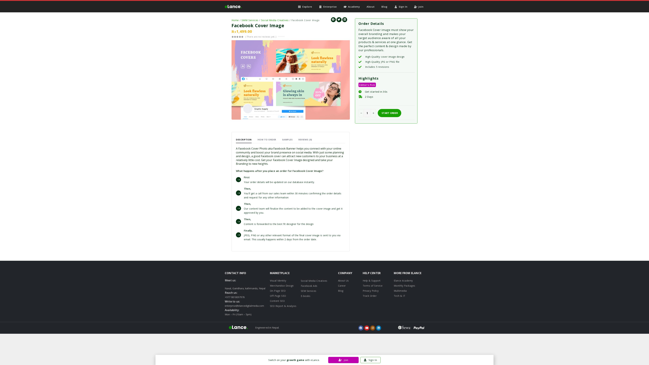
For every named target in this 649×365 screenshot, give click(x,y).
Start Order (390, 113)
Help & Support (372, 280)
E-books (305, 296)
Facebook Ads (309, 285)
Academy (354, 6)
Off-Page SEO (278, 295)
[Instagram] (372, 328)
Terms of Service (373, 285)
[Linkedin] (378, 328)
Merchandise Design (282, 285)
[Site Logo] (233, 6)
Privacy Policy (371, 290)
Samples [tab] (287, 139)
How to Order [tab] (267, 139)
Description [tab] (244, 139)
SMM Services (250, 20)
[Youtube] (366, 328)
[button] (333, 19)
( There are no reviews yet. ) (260, 36)
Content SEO (277, 300)
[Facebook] (360, 328)
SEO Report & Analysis (283, 306)
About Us (343, 280)
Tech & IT (399, 295)
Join (420, 6)
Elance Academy (403, 280)
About (371, 6)
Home (235, 20)
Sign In (403, 6)
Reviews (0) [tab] (305, 139)
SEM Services (308, 291)
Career (342, 285)
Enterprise (330, 6)
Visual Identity (278, 280)
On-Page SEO (278, 290)
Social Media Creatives (275, 20)
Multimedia (400, 290)
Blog (384, 6)
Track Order (370, 295)
